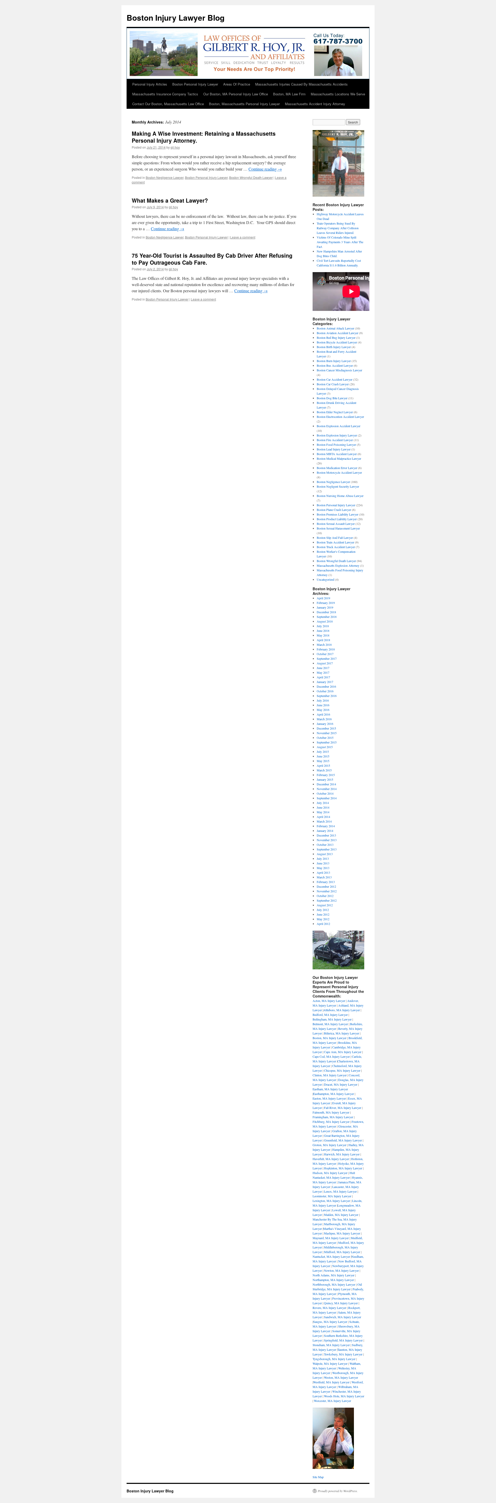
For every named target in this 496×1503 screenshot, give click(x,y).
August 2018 (325, 621)
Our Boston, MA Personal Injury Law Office (235, 93)
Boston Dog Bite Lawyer (332, 398)
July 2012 (323, 910)
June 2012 (323, 914)
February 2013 (326, 882)
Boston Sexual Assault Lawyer (336, 524)
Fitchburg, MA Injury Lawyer (331, 1121)
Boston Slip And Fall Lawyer (335, 537)
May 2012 (323, 919)
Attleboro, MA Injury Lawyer (341, 1010)
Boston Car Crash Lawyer (333, 384)
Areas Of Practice (236, 84)
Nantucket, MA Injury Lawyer (331, 1256)
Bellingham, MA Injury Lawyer (332, 1019)
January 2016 (325, 724)
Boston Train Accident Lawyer (335, 542)
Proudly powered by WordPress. (338, 1491)
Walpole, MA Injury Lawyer (330, 1363)
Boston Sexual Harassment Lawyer (338, 528)
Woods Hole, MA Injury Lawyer (344, 1396)
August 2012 (325, 905)
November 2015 (327, 733)
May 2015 (323, 761)
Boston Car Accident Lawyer (334, 379)
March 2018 (324, 644)
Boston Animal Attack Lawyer (335, 328)
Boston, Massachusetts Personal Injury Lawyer (244, 103)
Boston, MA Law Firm (289, 93)
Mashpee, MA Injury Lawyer (342, 1233)
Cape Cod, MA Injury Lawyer (331, 1056)
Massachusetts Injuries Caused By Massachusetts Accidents (301, 84)
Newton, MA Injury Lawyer (341, 1270)
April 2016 (323, 714)
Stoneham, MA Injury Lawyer (331, 1345)
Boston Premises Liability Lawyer (337, 514)
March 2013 (324, 877)
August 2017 (325, 663)
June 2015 (323, 756)
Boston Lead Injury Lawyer (334, 449)
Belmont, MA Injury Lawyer (330, 1024)
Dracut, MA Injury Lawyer (340, 1084)
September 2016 (327, 696)
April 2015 (323, 765)
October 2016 (325, 691)
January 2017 (325, 682)
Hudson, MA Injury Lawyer (330, 1173)
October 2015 (325, 737)
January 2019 (325, 607)
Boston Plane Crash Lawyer (334, 510)
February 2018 (326, 649)
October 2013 (325, 844)
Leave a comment (242, 237)
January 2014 (325, 831)
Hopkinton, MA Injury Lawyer (343, 1168)
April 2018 (323, 640)
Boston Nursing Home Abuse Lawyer (340, 496)
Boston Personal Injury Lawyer (195, 84)
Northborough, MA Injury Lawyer (334, 1284)
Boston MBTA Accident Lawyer (337, 454)
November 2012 (327, 891)
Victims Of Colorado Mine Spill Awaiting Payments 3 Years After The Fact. (340, 242)
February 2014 (326, 826)
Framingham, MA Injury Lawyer (333, 1117)
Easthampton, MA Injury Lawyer (333, 1094)
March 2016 (324, 719)
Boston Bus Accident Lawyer (335, 365)
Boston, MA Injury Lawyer (329, 1038)
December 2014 (326, 784)
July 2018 (323, 626)
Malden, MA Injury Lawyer (341, 1215)
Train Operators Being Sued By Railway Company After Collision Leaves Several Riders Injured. (338, 228)
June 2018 (323, 630)
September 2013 (327, 849)
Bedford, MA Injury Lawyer (330, 1015)
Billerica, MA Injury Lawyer (341, 1033)
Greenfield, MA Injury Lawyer (343, 1140)
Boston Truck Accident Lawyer (336, 547)
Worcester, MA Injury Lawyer (332, 1401)
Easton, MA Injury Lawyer (329, 1098)
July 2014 (323, 803)
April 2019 (323, 598)
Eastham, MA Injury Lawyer (330, 1089)
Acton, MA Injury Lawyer (329, 1001)
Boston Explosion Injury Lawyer (337, 435)
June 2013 (323, 863)
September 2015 (327, 742)
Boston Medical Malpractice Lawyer (339, 458)
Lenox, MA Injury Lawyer (340, 1191)
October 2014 (325, 793)
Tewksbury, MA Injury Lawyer (343, 1354)
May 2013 (323, 868)
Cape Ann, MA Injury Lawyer (342, 1052)
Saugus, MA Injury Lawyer (330, 1322)
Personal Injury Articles (149, 84)
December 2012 (326, 886)
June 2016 (323, 705)
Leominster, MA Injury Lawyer (332, 1196)
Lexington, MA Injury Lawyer (331, 1201)
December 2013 (326, 835)
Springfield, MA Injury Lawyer (343, 1340)
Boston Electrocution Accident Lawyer (340, 417)
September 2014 (327, 798)
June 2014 (323, 807)
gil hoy (175, 147)
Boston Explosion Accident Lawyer (338, 426)
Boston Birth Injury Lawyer (334, 347)
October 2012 (325, 896)
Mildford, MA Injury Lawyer (342, 1252)
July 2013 (323, 858)
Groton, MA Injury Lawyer (329, 1145)
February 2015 (326, 775)
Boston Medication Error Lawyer (337, 468)
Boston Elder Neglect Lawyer (335, 412)
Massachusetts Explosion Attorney (338, 565)
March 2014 (324, 821)
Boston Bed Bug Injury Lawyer (336, 337)
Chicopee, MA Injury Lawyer (342, 1070)
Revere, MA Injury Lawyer (329, 1308)
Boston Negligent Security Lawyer (338, 486)
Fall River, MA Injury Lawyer (342, 1108)
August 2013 (325, 854)
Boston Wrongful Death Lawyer (251, 177)
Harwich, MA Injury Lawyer (342, 1154)
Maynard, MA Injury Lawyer (331, 1238)
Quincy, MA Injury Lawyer (341, 1303)
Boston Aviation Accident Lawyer (337, 333)
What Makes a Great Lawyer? (170, 200)
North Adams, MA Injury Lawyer (333, 1275)
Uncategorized (325, 579)
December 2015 (326, 728)
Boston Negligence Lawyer (164, 177)
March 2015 (324, 770)
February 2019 (326, 603)
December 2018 (326, 612)
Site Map (318, 1477)
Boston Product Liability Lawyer (337, 519)
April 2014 (323, 817)
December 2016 (326, 686)
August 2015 (325, 747)
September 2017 (327, 658)
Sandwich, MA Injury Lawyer (342, 1317)
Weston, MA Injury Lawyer (341, 1377)
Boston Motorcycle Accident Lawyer (339, 472)
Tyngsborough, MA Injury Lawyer (334, 1359)
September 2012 (327, 900)
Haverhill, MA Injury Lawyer (331, 1159)
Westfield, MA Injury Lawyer (331, 1382)
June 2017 (323, 668)
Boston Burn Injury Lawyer (334, 361)
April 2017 (323, 677)
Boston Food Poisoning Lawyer (336, 444)
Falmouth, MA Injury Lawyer (331, 1112)
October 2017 (325, 654)
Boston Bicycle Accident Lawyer (337, 342)
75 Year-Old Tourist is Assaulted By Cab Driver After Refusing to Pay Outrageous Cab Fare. (212, 258)
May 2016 (323, 710)
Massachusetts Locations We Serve (338, 93)
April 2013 (323, 872)
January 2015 (325, 779)
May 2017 (323, 672)
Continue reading (265, 169)
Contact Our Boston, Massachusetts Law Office (168, 103)
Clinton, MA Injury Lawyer (330, 1075)
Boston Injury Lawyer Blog (175, 17)
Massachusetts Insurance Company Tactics (165, 93)
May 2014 (323, 812)
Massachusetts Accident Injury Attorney (315, 103)
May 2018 (323, 635)
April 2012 (323, 924)
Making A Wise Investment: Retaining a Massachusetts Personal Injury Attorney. (204, 136)
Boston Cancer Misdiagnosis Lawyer (339, 370)
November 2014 (327, 789)
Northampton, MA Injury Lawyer (333, 1280)
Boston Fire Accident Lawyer (335, 440)
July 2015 (323, 751)
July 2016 (323, 700)
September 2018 (327, 617)
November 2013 (327, 840)
